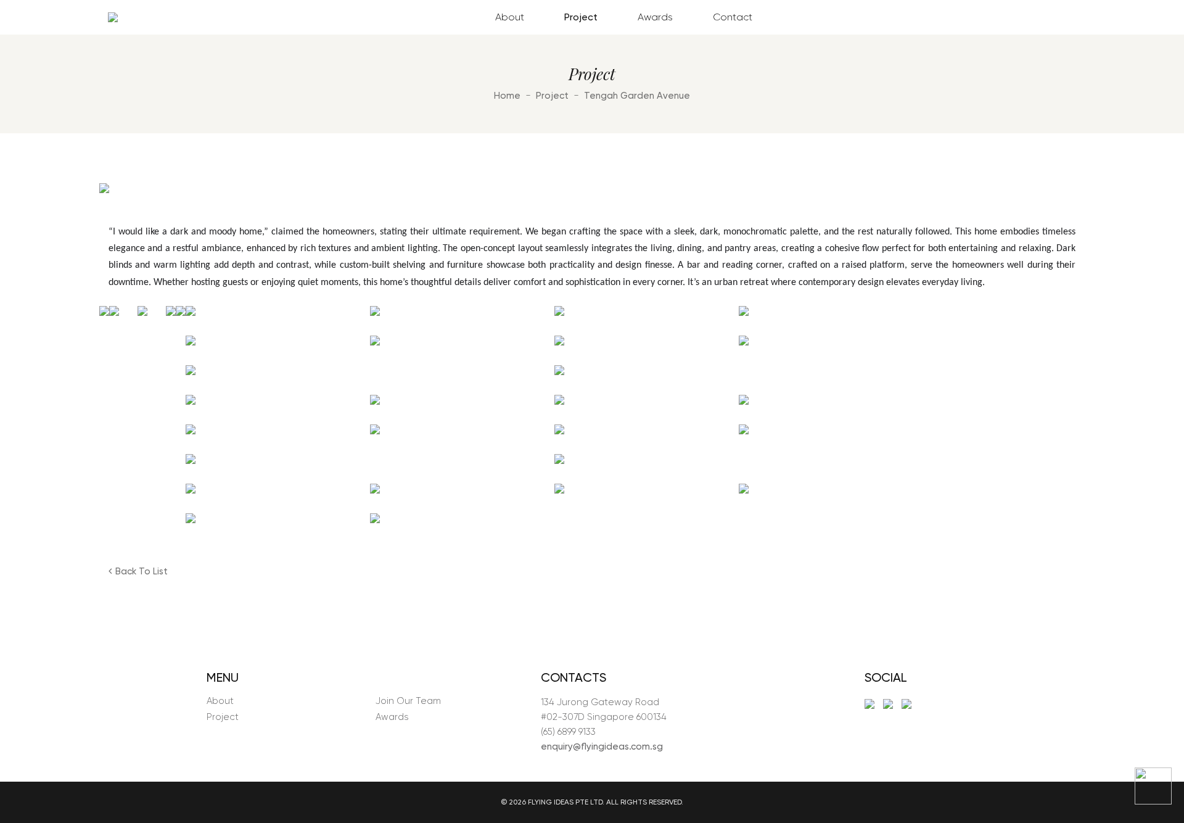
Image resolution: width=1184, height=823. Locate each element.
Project (581, 17)
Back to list (141, 571)
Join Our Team (408, 700)
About (509, 17)
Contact (732, 17)
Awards (655, 17)
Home (507, 95)
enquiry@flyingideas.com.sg (602, 746)
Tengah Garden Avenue (637, 95)
